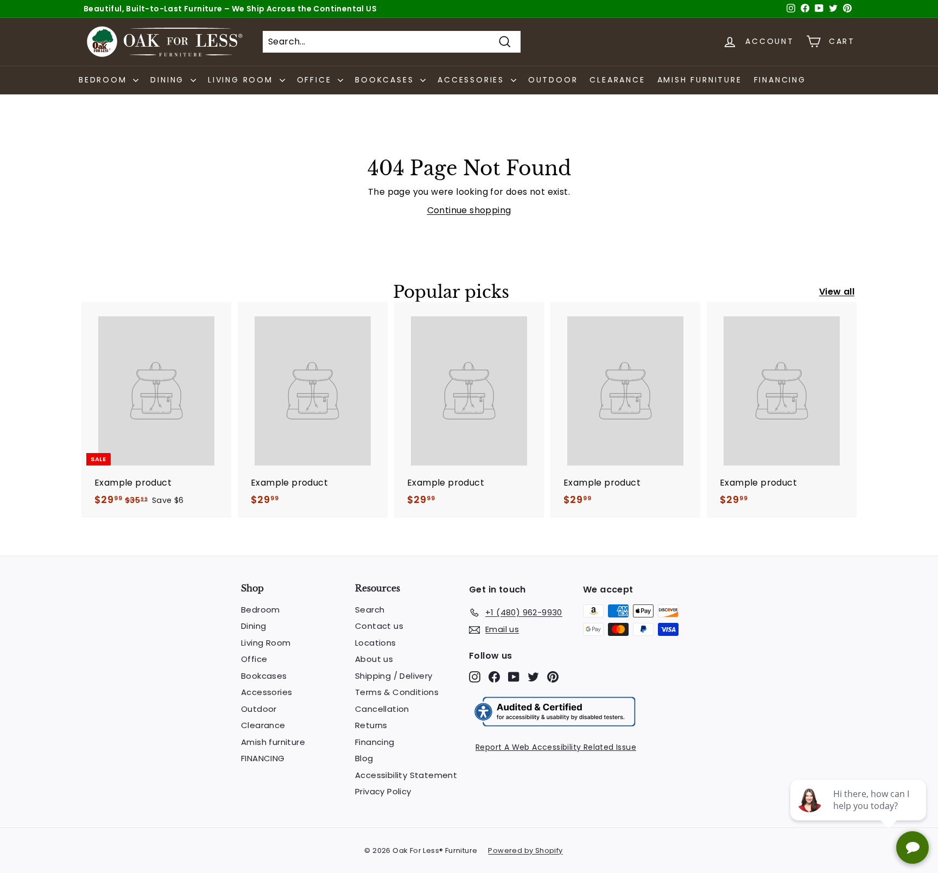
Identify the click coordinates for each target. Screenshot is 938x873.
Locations (375, 642)
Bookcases (264, 675)
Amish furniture (699, 79)
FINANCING (780, 79)
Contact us (379, 626)
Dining (253, 626)
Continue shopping (469, 210)
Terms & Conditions (397, 692)
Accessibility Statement (406, 775)
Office (254, 659)
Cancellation (382, 709)
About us (374, 659)
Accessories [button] (473, 79)
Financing (375, 742)
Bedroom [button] (104, 79)
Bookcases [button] (386, 79)
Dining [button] (169, 79)
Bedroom (260, 609)
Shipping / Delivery (394, 675)
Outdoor (553, 79)
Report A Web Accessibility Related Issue (556, 747)
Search (369, 609)
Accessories (266, 692)
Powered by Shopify (525, 850)
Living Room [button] (242, 79)
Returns (371, 725)
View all (836, 291)
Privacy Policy (383, 791)
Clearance (617, 79)
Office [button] (316, 79)
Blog (364, 758)
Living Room (265, 642)
